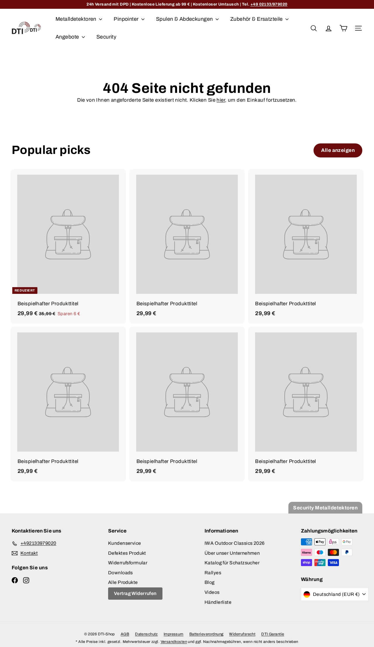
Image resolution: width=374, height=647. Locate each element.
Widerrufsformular (127, 562)
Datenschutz (146, 634)
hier (221, 100)
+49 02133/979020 (269, 4)
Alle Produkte (123, 582)
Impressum (173, 634)
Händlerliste (218, 602)
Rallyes (213, 572)
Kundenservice (124, 543)
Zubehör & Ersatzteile (257, 19)
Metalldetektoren (77, 19)
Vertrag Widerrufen (135, 593)
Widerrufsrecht (242, 634)
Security (106, 37)
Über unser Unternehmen (232, 553)
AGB (125, 634)
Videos (212, 592)
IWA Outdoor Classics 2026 (235, 543)
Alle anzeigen (338, 150)
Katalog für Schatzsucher (232, 562)
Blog (210, 582)
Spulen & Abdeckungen (185, 19)
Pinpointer (127, 19)
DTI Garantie (272, 634)
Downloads (120, 572)
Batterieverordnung (206, 634)
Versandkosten (174, 642)
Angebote (68, 37)
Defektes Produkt (127, 553)
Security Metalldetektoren (325, 508)
